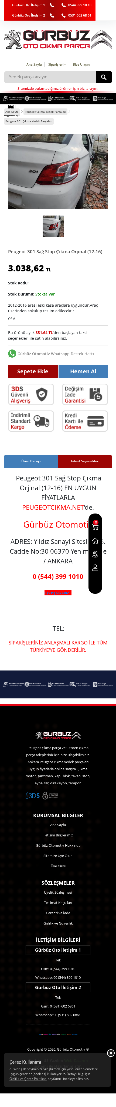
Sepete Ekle (32, 371)
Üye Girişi (58, 866)
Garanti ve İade (58, 912)
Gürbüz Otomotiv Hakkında (58, 845)
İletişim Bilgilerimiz (58, 835)
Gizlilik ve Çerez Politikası (28, 1078)
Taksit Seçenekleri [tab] (85, 461)
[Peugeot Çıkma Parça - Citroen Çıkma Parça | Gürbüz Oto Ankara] (58, 39)
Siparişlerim (57, 64)
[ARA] (104, 77)
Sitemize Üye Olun (58, 855)
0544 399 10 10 (79, 5)
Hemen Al (83, 371)
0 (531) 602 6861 (57, 593)
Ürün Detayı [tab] (31, 461)
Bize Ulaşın (81, 64)
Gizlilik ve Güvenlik (58, 923)
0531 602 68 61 (79, 15)
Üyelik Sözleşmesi (58, 892)
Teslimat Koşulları (58, 902)
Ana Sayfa (34, 64)
